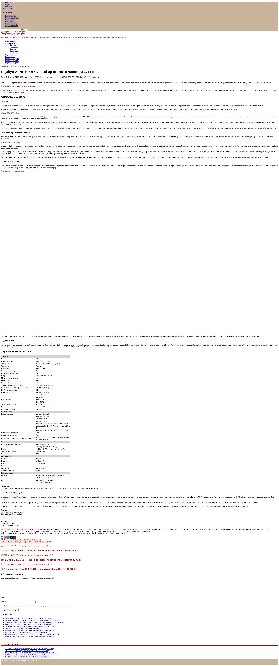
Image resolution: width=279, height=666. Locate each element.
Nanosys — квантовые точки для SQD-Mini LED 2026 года (27, 655)
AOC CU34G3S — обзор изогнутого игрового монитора (26, 632)
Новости (13, 49)
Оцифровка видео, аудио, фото (13, 34)
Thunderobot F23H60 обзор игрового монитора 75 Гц (24, 628)
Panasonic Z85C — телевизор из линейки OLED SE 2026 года (28, 657)
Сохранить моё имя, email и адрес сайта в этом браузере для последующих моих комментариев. (38, 606)
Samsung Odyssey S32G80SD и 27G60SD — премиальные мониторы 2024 (32, 620)
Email (3, 602)
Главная (8, 3)
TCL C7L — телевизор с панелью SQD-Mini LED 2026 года (27, 651)
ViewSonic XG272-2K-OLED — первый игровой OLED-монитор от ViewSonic (34, 622)
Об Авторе (9, 8)
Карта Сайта (9, 5)
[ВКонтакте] (2, 537)
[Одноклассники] (5, 537)
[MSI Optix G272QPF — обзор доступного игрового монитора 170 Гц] (27, 555)
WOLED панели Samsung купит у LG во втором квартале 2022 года (26, 542)
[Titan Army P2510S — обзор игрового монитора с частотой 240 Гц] (26, 546)
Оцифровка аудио (11, 24)
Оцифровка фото (11, 26)
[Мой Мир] (8, 537)
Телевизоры (14, 53)
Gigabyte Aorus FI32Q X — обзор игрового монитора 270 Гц (45, 77)
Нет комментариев (96, 77)
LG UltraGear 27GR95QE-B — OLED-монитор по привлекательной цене (32, 634)
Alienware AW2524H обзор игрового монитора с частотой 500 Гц (29, 630)
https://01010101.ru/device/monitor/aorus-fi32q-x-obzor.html (22, 529)
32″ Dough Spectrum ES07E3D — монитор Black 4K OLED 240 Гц (39, 569)
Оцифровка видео (12, 18)
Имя (3, 598)
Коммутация (9, 20)
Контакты (9, 7)
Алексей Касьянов (8, 77)
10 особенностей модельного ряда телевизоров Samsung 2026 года (29, 649)
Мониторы (14, 47)
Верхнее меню (6, 12)
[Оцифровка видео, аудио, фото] (13, 32)
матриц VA (249, 137)
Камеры (13, 45)
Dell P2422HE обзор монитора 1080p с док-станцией (21, 540)
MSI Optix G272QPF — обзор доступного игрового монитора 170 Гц (41, 559)
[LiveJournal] (14, 537)
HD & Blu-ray (10, 22)
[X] (11, 537)
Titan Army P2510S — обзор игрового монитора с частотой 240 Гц (39, 550)
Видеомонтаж (10, 16)
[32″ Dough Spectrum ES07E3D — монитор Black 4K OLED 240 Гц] (26, 564)
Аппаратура (10, 43)
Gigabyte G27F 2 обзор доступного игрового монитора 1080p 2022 (30, 636)
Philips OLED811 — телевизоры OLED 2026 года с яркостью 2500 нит (31, 653)
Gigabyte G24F (70, 106)
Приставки (14, 51)
